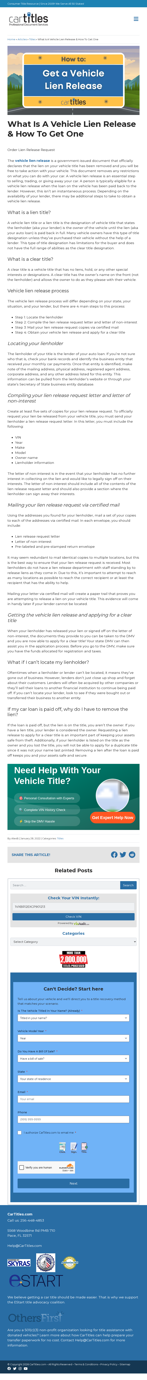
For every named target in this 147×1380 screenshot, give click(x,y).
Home (11, 39)
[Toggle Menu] (136, 19)
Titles (32, 39)
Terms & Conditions (86, 1364)
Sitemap (125, 1364)
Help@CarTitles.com (92, 1340)
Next (74, 1183)
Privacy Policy (108, 1364)
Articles (22, 39)
